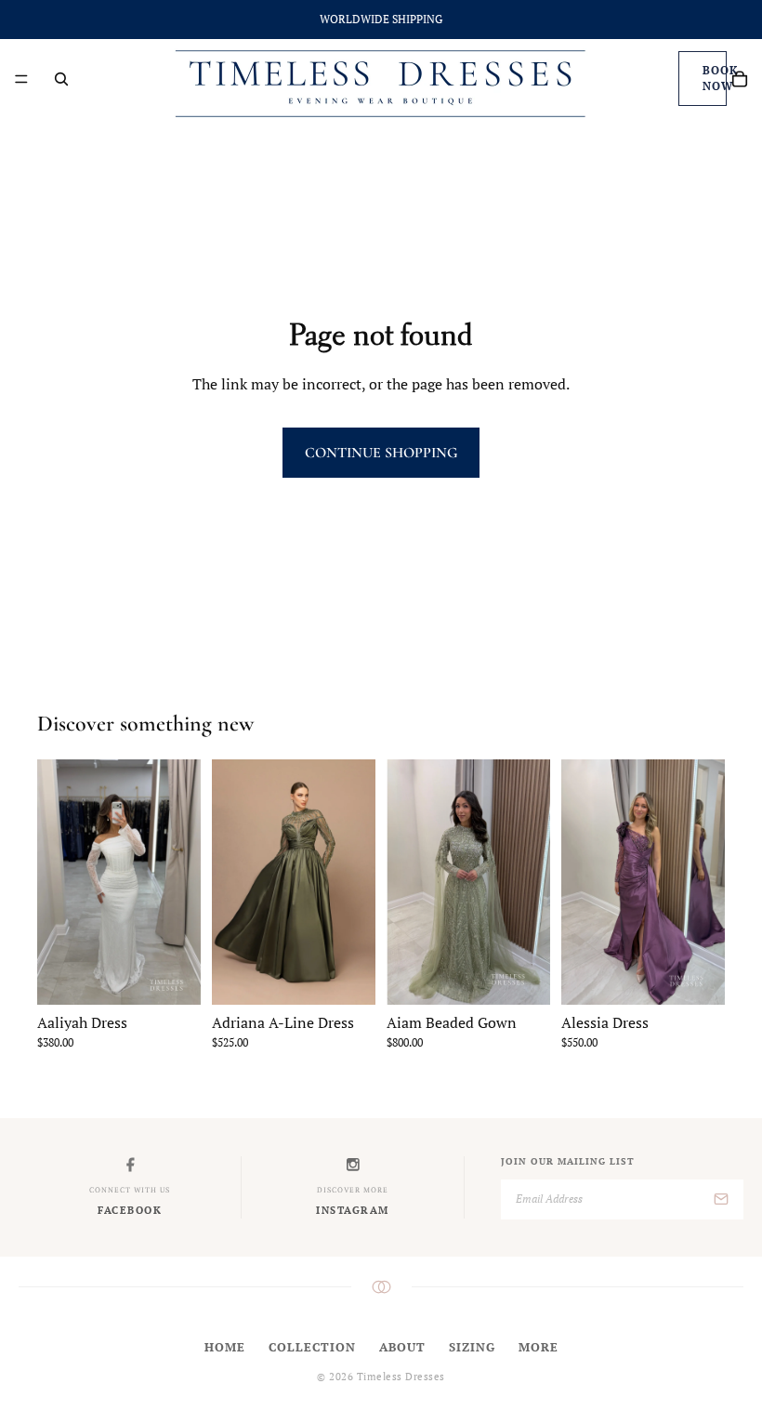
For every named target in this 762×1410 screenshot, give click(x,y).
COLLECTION (312, 1346)
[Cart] (739, 79)
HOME (224, 1346)
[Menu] (21, 79)
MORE (538, 1346)
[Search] (61, 79)
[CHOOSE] (172, 976)
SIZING (472, 1346)
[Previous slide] (232, 882)
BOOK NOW (715, 78)
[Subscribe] (721, 1199)
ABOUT (402, 1346)
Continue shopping (381, 452)
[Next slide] (355, 882)
